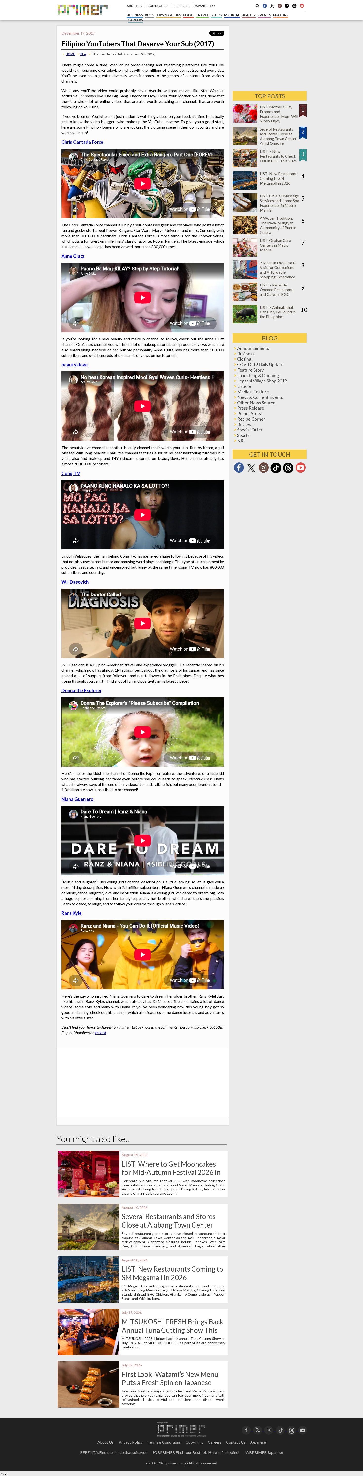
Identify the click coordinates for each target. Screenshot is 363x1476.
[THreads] (294, 7)
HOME (70, 54)
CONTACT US (157, 6)
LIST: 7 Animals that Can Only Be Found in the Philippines (278, 312)
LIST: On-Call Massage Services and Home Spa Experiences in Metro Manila (279, 202)
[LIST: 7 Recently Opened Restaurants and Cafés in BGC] (245, 299)
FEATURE (280, 15)
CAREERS (135, 20)
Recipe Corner (251, 419)
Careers (214, 1442)
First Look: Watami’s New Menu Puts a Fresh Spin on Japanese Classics (170, 1382)
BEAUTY (249, 15)
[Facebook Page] (264, 5)
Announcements (253, 348)
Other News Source (256, 402)
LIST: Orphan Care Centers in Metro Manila (275, 245)
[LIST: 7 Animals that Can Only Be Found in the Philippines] (245, 321)
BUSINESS (135, 15)
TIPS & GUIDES (168, 15)
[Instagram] (279, 5)
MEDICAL (232, 15)
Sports (243, 435)
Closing (244, 359)
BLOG (149, 15)
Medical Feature (253, 391)
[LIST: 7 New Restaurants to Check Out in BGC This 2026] (245, 166)
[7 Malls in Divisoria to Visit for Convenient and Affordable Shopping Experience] (245, 277)
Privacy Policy (131, 1442)
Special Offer (249, 429)
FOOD (188, 15)
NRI (241, 440)
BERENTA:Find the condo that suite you (113, 1452)
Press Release (250, 408)
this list (100, 1032)
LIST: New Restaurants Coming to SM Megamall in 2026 (172, 1273)
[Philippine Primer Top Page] (83, 18)
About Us (105, 1442)
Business (245, 353)
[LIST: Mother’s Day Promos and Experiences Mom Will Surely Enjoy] (245, 121)
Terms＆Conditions (164, 1442)
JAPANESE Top (204, 6)
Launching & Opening (258, 375)
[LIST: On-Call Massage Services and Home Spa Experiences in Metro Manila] (245, 210)
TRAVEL (202, 15)
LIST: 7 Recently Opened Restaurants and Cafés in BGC (277, 290)
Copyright (194, 1442)
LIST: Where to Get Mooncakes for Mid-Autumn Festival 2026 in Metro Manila (171, 1172)
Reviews (245, 424)
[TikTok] (286, 7)
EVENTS (264, 15)
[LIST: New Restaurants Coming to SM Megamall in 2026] (245, 188)
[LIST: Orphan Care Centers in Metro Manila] (245, 255)
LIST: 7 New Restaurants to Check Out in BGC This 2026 (278, 156)
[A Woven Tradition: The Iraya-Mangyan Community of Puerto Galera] (245, 232)
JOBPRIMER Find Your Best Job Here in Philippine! (195, 1452)
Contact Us (235, 1442)
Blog (83, 54)
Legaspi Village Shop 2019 (262, 380)
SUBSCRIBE (181, 6)
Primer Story (249, 413)
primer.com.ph (177, 1463)
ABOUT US (134, 6)
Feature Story (250, 370)
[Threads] (288, 472)
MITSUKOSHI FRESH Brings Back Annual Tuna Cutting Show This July (172, 1330)
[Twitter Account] (272, 5)
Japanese (258, 1442)
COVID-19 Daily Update (260, 364)
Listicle (244, 386)
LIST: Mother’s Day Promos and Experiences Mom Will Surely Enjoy (279, 113)
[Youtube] (301, 5)
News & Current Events (260, 397)
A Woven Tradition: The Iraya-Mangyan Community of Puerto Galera (278, 225)
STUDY (216, 15)
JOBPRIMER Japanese (263, 1452)
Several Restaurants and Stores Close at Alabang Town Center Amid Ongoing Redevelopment (169, 1225)
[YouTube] (302, 1429)
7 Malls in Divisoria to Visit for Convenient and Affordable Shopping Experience (278, 269)
